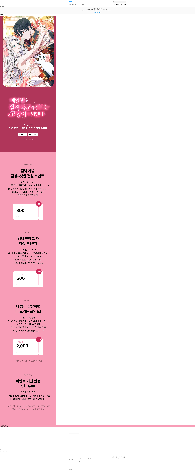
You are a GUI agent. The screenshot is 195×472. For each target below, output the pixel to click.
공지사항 (72, 459)
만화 (70, 4)
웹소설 (76, 4)
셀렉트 (82, 4)
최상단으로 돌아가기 (5, 451)
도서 (79, 4)
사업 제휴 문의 (90, 460)
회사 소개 (99, 458)
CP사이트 (80, 461)
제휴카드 (80, 458)
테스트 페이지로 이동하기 (97, 12)
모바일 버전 (2, 452)
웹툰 (73, 4)
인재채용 (99, 460)
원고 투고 (89, 458)
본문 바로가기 (2, 6)
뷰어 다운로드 (81, 460)
